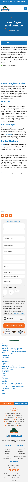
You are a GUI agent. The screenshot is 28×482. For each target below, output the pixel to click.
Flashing (3, 144)
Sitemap (14, 480)
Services (20, 445)
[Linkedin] (13, 470)
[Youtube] (15, 470)
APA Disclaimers (13, 477)
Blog (16, 18)
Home (12, 18)
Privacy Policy (6, 477)
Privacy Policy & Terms (18, 313)
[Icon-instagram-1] (18, 470)
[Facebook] (10, 470)
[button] (25, 8)
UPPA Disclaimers (20, 477)
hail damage (9, 134)
